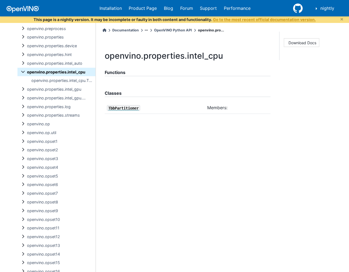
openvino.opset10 (43, 219)
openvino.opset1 (42, 141)
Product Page (143, 8)
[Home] (104, 30)
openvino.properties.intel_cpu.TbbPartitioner (63, 80)
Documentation (125, 30)
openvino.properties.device (52, 45)
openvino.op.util (41, 132)
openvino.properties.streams (53, 115)
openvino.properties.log (49, 106)
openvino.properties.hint (49, 54)
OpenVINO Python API (173, 30)
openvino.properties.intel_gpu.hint (58, 98)
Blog (168, 8)
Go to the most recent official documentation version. (264, 19)
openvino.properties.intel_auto (54, 63)
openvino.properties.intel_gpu (54, 89)
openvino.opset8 (42, 202)
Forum (186, 8)
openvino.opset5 (42, 176)
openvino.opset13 (43, 245)
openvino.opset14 (43, 254)
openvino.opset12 (43, 236)
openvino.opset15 (43, 262)
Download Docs (302, 42)
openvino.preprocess (46, 28)
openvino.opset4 (42, 167)
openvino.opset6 (42, 184)
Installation (111, 8)
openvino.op (38, 124)
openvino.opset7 (42, 193)
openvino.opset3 (42, 158)
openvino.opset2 (42, 149)
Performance (237, 8)
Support (208, 8)
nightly (327, 8)
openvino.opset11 (43, 228)
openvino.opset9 (42, 210)
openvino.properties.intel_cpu (56, 72)
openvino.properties (45, 37)
